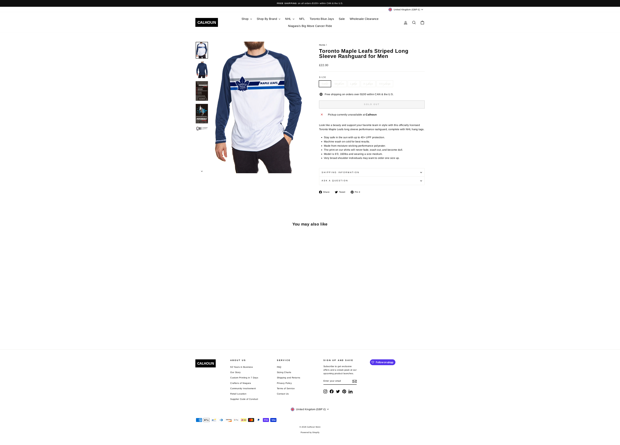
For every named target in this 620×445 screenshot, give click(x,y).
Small (324, 83)
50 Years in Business (241, 367)
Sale (342, 18)
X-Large (368, 83)
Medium (339, 83)
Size (322, 77)
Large (353, 83)
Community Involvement (243, 388)
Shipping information (340, 172)
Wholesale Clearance (364, 18)
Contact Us (283, 394)
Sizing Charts (284, 372)
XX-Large (385, 83)
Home (322, 45)
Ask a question (335, 180)
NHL (288, 18)
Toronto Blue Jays (322, 18)
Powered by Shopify (310, 432)
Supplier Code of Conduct (244, 399)
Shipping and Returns (288, 377)
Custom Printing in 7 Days (244, 377)
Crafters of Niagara (240, 383)
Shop (245, 18)
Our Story (235, 372)
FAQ (279, 367)
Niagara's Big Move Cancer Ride (310, 26)
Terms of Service (286, 388)
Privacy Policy (284, 383)
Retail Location (238, 394)
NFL (302, 18)
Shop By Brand (267, 18)
